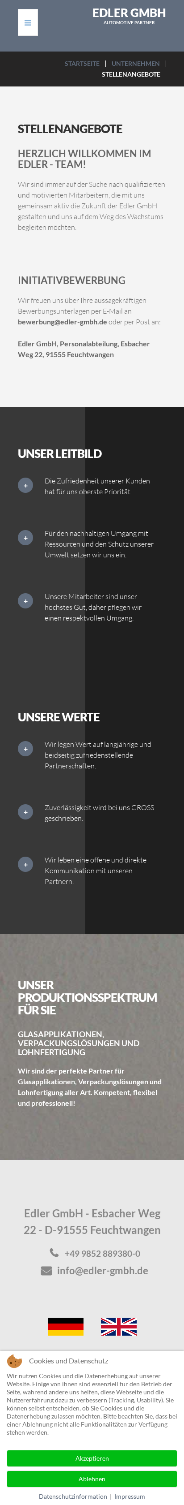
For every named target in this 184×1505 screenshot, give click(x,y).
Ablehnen (92, 1479)
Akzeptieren (92, 1458)
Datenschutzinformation (73, 1496)
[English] (119, 1325)
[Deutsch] (66, 1325)
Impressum (129, 1496)
